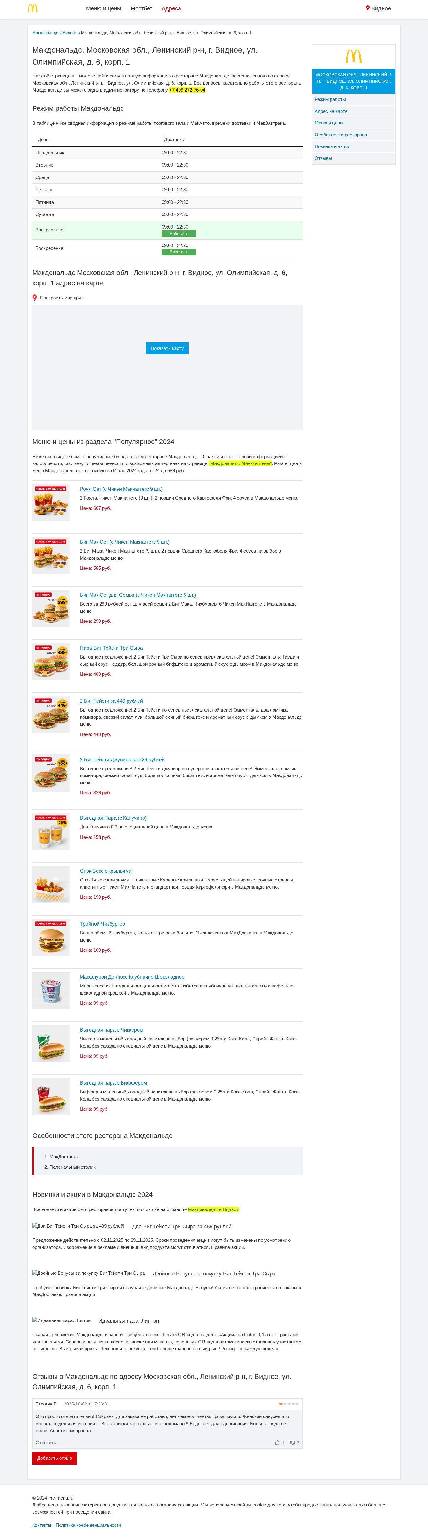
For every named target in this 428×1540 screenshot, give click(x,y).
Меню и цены (103, 8)
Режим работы (330, 99)
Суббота (44, 214)
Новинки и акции (332, 146)
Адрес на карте (331, 111)
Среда (42, 177)
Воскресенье (49, 229)
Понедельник (49, 152)
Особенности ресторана (341, 134)
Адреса (171, 8)
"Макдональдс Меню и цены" (240, 463)
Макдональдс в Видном (213, 1209)
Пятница (44, 202)
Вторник (44, 164)
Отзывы (323, 158)
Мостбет (141, 8)
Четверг (43, 189)
